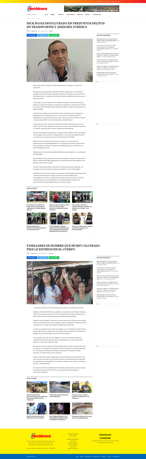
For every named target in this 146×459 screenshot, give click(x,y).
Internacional (71, 14)
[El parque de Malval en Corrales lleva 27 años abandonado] (82, 408)
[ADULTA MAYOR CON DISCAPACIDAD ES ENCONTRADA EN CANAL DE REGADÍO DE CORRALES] (37, 387)
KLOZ (33, 456)
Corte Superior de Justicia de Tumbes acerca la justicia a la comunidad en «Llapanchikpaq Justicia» (36, 207)
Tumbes (51, 31)
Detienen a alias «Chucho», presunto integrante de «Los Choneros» (80, 396)
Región (52, 14)
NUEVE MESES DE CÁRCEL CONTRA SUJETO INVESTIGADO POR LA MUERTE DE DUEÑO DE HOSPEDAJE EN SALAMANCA (59, 229)
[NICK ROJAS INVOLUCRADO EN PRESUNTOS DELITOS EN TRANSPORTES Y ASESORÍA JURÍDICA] (60, 60)
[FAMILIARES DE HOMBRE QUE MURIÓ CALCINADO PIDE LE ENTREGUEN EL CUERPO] (60, 282)
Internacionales (96, 456)
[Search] (118, 1)
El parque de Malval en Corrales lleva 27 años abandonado (82, 417)
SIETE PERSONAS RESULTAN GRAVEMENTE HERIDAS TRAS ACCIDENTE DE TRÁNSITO (58, 418)
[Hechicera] (37, 8)
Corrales (51, 253)
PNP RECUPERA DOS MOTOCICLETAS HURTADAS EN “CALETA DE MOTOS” (36, 228)
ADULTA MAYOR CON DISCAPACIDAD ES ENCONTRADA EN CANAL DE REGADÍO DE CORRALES (37, 397)
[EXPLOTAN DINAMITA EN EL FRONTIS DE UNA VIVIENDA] (37, 408)
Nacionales (88, 456)
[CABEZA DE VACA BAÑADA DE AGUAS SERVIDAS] (59, 387)
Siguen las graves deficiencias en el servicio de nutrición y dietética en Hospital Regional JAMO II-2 (59, 207)
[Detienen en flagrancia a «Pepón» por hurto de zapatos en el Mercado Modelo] (82, 218)
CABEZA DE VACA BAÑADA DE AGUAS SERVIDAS (58, 395)
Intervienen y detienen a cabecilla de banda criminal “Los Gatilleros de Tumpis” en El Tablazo (82, 207)
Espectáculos (97, 14)
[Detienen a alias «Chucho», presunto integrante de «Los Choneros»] (82, 387)
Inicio (46, 14)
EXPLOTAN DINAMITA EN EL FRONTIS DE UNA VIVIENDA (35, 417)
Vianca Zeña (34, 31)
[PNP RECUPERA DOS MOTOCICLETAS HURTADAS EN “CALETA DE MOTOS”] (37, 218)
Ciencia (87, 14)
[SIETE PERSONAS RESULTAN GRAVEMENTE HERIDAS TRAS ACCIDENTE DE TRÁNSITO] (59, 408)
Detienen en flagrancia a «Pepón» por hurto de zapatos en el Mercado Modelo (82, 228)
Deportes (80, 14)
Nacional (60, 14)
